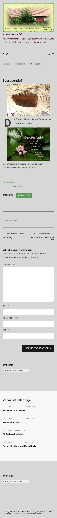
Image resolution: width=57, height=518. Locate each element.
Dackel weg (13, 236)
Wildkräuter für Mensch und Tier (42, 237)
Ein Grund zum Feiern (14, 411)
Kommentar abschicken (38, 348)
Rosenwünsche (11, 423)
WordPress (36, 514)
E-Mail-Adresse (10, 318)
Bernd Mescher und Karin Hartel (20, 446)
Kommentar (9, 265)
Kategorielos (8, 182)
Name (6, 306)
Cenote (6, 514)
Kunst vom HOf (12, 34)
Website (6, 330)
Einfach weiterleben (13, 434)
